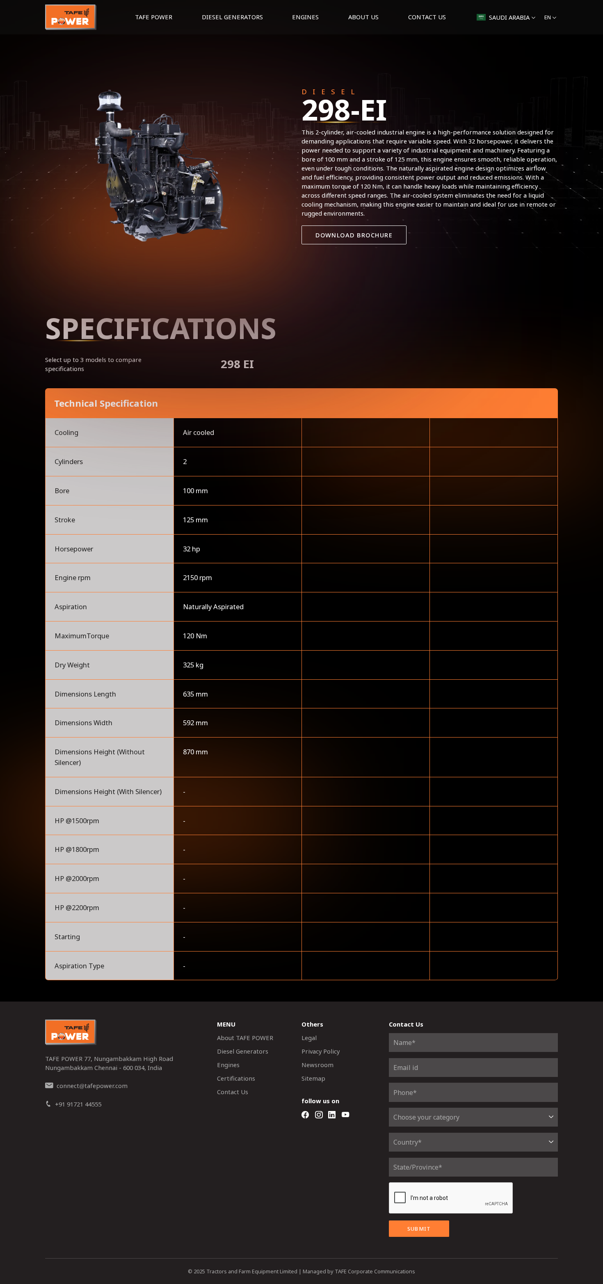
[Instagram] (318, 1115)
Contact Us (427, 17)
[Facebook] (305, 1115)
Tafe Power (153, 17)
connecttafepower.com (92, 1085)
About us (363, 17)
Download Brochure (354, 235)
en (547, 17)
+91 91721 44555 (78, 1104)
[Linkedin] (332, 1115)
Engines (305, 17)
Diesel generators (232, 17)
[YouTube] (345, 1115)
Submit (419, 1228)
